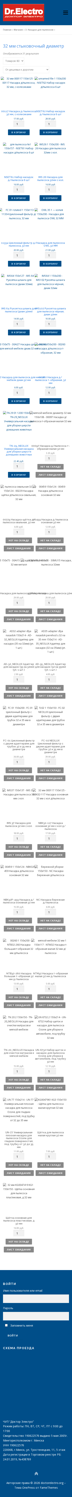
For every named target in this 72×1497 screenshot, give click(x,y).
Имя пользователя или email (22, 1290)
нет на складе (50, 466)
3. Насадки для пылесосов (39, 29)
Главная (7, 29)
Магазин (18, 29)
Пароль (8, 1308)
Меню (65, 9)
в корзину (18, 132)
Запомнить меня (21, 1325)
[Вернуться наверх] (36, 1474)
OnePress (28, 1487)
